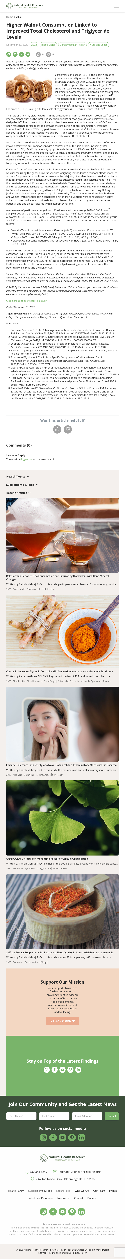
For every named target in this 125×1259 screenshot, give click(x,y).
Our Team (99, 1190)
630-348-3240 (38, 1172)
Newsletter (63, 1198)
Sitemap (42, 1252)
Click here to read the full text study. (26, 300)
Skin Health (57, 774)
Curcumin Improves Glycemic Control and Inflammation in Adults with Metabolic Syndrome (59, 671)
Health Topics (16, 1191)
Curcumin (74, 681)
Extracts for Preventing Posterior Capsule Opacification (47, 858)
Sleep (43, 962)
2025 (8, 868)
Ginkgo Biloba (44, 868)
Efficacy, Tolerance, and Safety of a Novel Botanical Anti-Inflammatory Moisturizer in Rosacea (61, 765)
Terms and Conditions (60, 1252)
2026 (8, 589)
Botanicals (62, 681)
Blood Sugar (50, 681)
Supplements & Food (40, 1190)
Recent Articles (46, 589)
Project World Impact (98, 1249)
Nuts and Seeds (98, 44)
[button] (116, 6)
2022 (34, 44)
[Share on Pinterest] (15, 54)
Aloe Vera (17, 774)
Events (113, 1190)
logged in (26, 459)
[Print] (27, 54)
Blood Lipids (48, 44)
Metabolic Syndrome (90, 681)
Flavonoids (32, 589)
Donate (91, 1198)
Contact (78, 1198)
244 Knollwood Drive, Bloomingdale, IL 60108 (65, 1179)
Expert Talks (63, 1190)
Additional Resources (41, 1198)
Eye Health (30, 868)
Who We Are (82, 1190)
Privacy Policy (80, 1252)
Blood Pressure (34, 681)
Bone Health (19, 589)
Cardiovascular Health (72, 44)
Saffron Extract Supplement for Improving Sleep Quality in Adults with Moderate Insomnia (59, 952)
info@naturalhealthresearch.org (80, 1172)
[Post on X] (21, 54)
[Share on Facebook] (8, 54)
